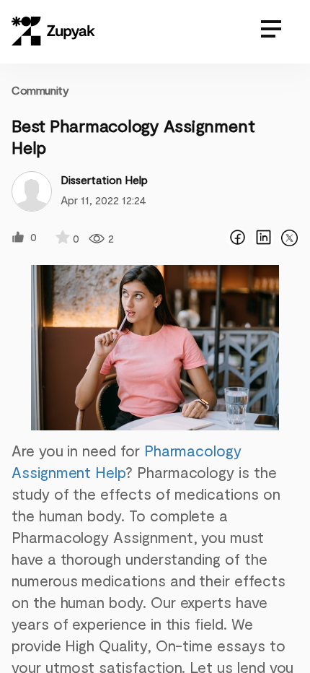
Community (40, 90)
